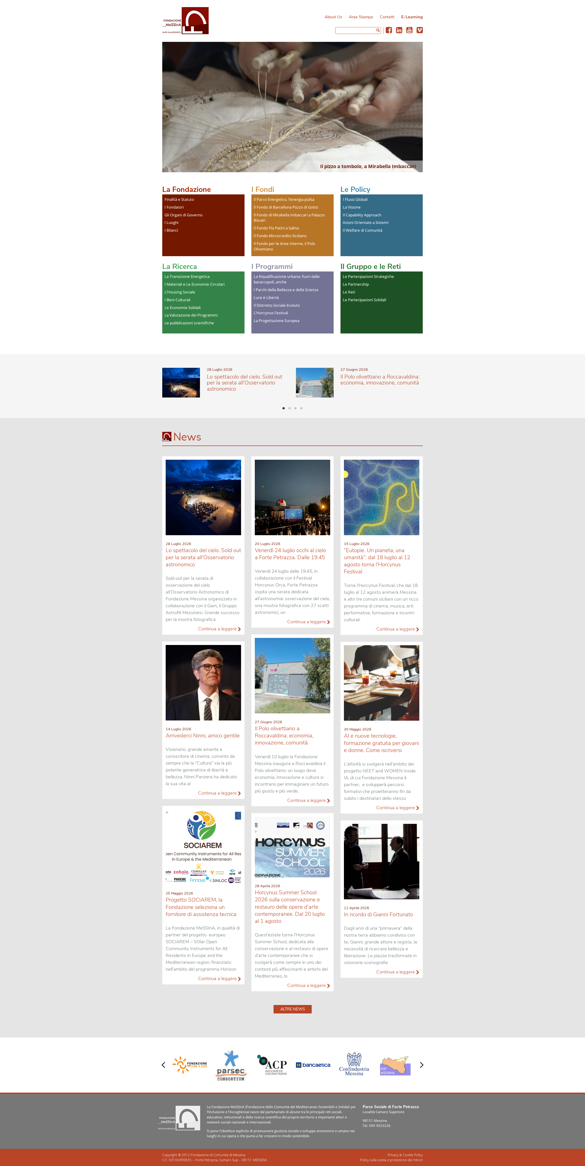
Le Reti (349, 292)
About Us (333, 17)
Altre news (292, 1009)
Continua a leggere (218, 628)
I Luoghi (171, 222)
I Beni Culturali (177, 299)
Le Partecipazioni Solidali (364, 299)
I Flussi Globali (355, 199)
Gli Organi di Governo (183, 215)
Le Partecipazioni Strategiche (368, 276)
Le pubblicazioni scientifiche (189, 322)
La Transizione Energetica (187, 276)
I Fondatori (174, 207)
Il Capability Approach (362, 215)
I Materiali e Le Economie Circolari (195, 284)
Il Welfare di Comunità (362, 230)
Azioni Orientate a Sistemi (365, 222)
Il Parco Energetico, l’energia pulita (284, 199)
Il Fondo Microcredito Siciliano (280, 235)
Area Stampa (361, 17)
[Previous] (164, 1065)
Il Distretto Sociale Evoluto (277, 305)
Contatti (387, 17)
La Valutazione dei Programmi (191, 315)
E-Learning (412, 17)
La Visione (352, 207)
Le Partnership (356, 284)
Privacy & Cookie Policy (405, 1155)
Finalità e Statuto (179, 199)
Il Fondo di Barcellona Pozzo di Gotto (286, 207)
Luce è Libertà (266, 297)
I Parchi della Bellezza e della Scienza (286, 289)
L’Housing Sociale (180, 292)
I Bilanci (171, 230)
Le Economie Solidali (183, 307)
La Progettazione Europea (276, 320)
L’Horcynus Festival (271, 312)
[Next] (421, 1065)
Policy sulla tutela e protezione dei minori (391, 1160)
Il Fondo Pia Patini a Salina (276, 228)
